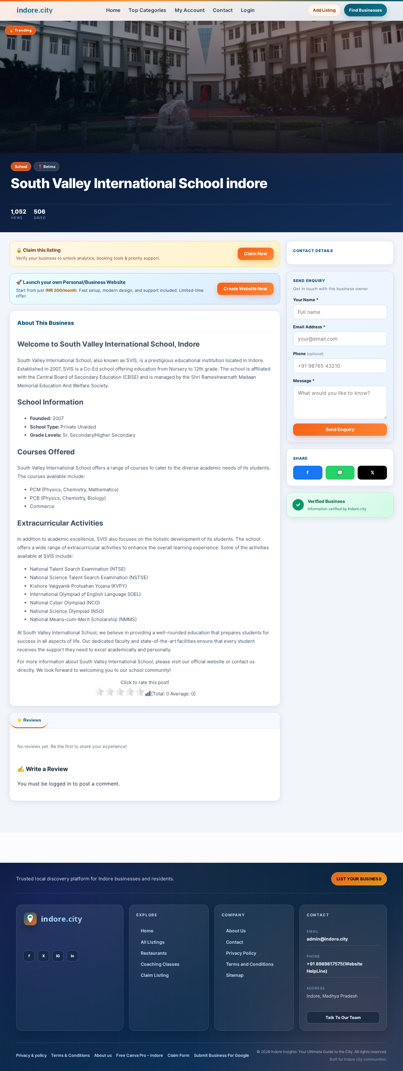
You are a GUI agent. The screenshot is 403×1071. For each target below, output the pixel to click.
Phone (308, 353)
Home (113, 10)
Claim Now (255, 253)
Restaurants (154, 953)
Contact (223, 10)
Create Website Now (245, 288)
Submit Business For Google (221, 1055)
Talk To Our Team (343, 1017)
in (72, 955)
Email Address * (309, 326)
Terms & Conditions (70, 1055)
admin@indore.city (327, 938)
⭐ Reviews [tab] (29, 720)
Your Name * (305, 299)
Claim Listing (155, 975)
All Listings (153, 942)
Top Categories (147, 10)
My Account (190, 10)
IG (58, 955)
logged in (60, 783)
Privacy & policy (31, 1055)
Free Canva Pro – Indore (139, 1055)
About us (103, 1055)
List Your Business (359, 878)
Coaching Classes (160, 964)
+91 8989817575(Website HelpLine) (334, 967)
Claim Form (178, 1055)
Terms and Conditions (250, 964)
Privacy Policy (241, 953)
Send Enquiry (340, 429)
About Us (236, 930)
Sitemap (235, 975)
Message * (304, 380)
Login (248, 10)
